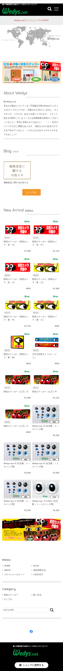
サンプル (8, 599)
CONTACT (38, 574)
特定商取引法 (39, 570)
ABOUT (7, 570)
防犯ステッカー (11, 595)
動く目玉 (37, 595)
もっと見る (31, 192)
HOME (7, 566)
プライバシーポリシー (14, 574)
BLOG (36, 566)
